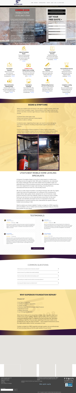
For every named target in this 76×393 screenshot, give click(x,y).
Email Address (3, 388)
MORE (13, 76)
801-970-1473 (45, 384)
